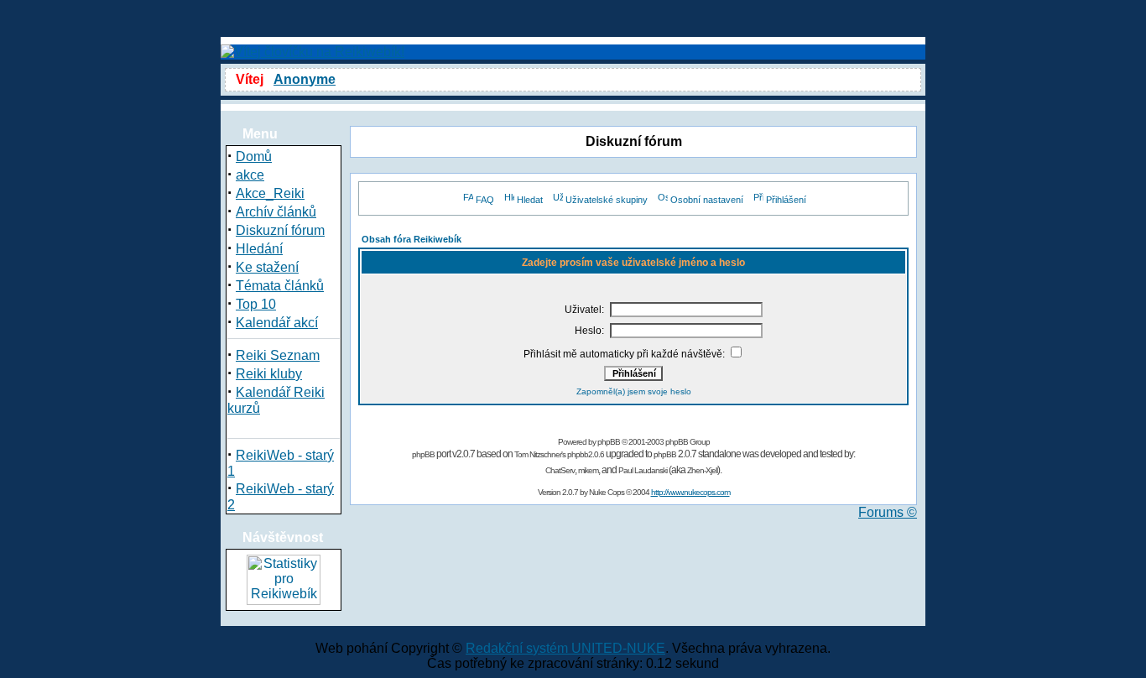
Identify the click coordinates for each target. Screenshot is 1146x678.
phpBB (608, 441)
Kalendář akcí (277, 323)
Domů (254, 156)
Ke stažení (267, 267)
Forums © (887, 512)
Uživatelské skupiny (606, 200)
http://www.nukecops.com (690, 492)
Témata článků (280, 286)
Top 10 (256, 304)
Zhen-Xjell (702, 470)
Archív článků (276, 212)
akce (250, 175)
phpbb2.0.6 (585, 454)
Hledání (259, 249)
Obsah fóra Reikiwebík (411, 239)
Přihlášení (786, 200)
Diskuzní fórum (280, 230)
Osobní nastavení (706, 200)
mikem (588, 470)
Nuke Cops (606, 492)
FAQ (485, 200)
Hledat (530, 200)
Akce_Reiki (270, 193)
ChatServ (560, 470)
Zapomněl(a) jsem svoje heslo (633, 391)
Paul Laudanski (642, 470)
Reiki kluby (269, 374)
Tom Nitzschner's (539, 454)
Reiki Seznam (278, 355)
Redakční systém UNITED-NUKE (565, 648)
